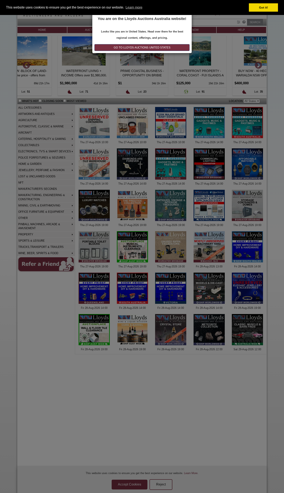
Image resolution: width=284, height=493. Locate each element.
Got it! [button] (263, 7)
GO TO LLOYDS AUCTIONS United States (142, 47)
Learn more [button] (134, 7)
